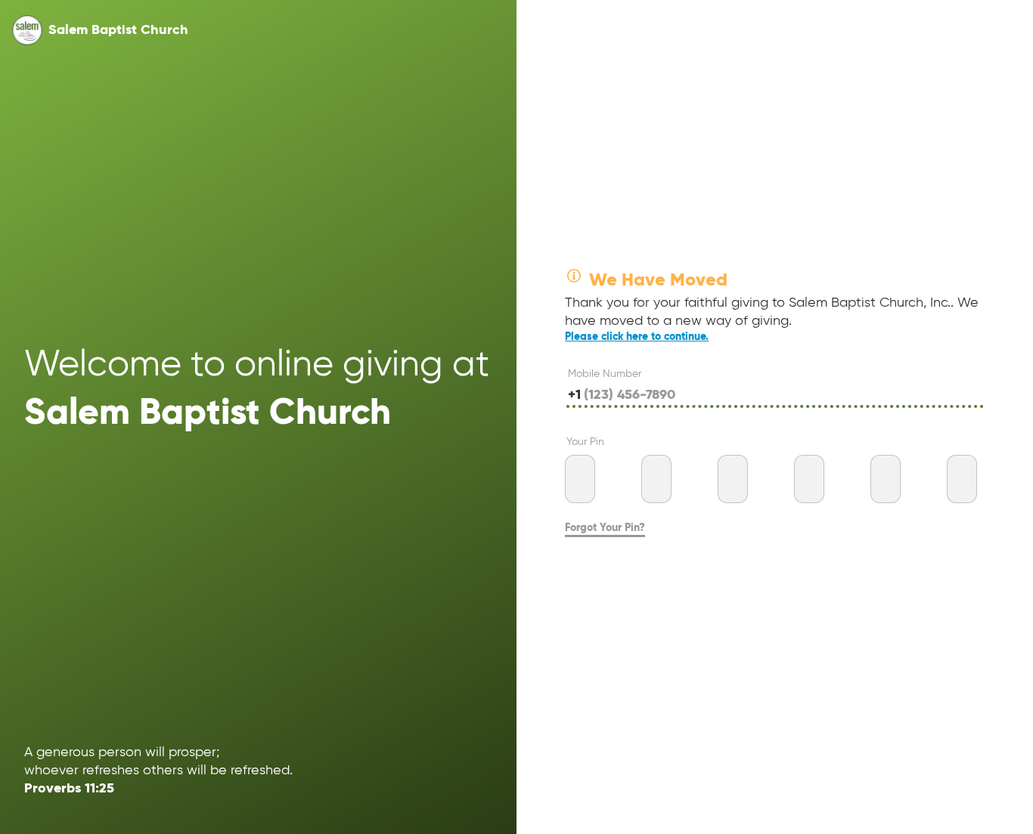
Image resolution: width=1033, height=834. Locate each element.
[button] (27, 30)
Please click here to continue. (637, 337)
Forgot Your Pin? (605, 528)
